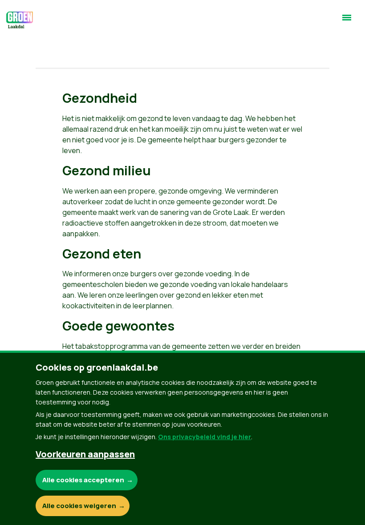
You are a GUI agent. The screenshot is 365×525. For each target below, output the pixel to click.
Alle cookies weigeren (79, 505)
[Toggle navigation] (346, 21)
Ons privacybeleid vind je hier (204, 436)
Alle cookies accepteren (83, 480)
